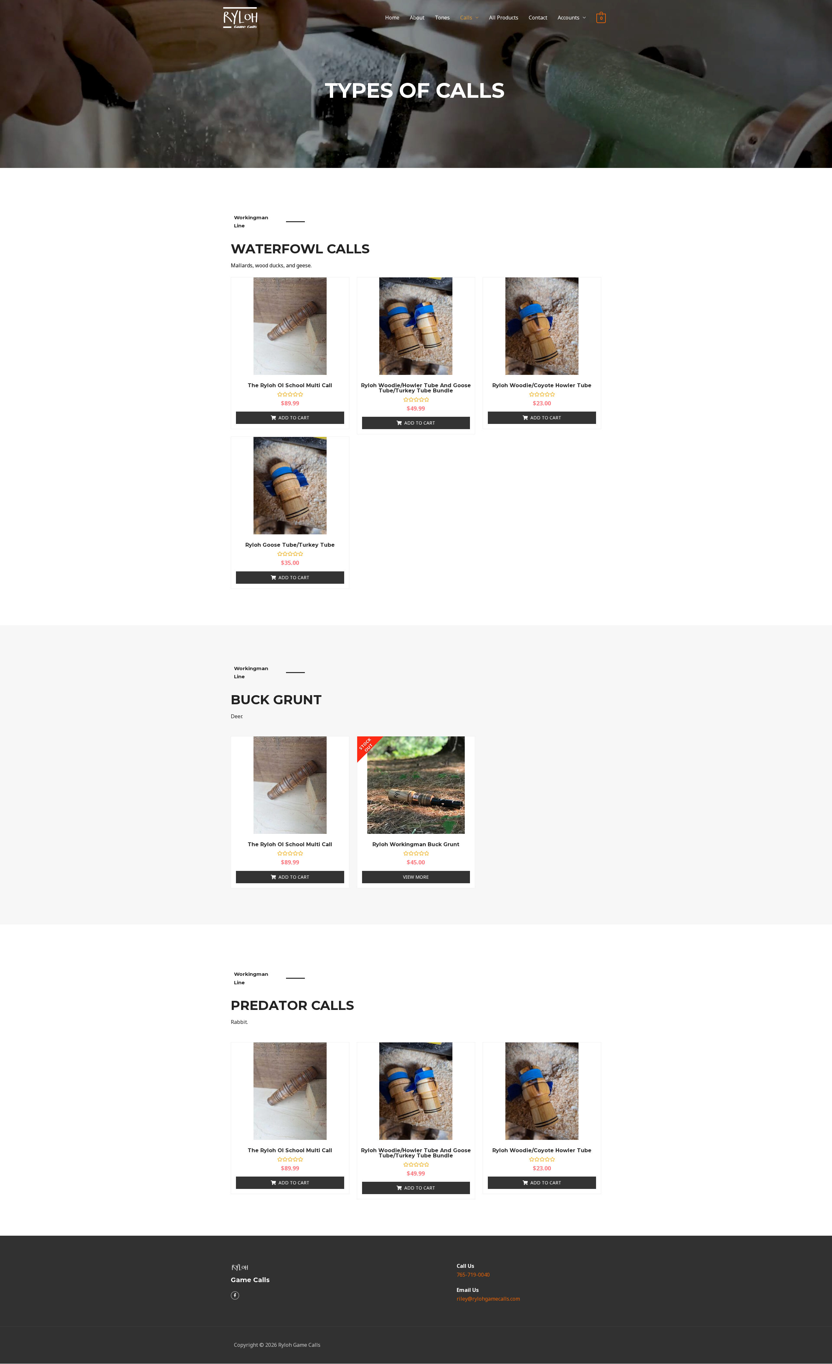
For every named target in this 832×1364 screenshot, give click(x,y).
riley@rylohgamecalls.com (488, 1298)
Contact (538, 17)
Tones (442, 17)
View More (416, 877)
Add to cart (294, 417)
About (417, 17)
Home (392, 17)
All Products (503, 17)
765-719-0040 (473, 1274)
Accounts (568, 17)
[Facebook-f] (235, 1295)
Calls (466, 17)
